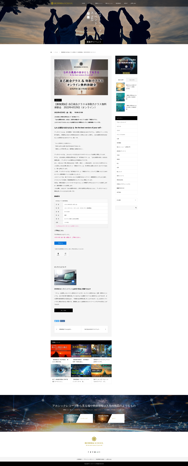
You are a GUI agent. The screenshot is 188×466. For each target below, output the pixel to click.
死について (119, 171)
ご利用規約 (79, 459)
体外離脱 (119, 142)
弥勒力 (118, 159)
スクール (90, 3)
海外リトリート (120, 175)
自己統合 (119, 192)
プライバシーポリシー (89, 459)
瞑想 (118, 188)
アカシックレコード (121, 122)
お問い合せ (133, 3)
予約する (60, 243)
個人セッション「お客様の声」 (124, 147)
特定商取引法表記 (100, 459)
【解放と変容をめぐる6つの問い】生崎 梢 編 (131, 97)
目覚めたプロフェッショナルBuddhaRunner (123, 186)
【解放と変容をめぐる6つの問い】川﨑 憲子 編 (131, 107)
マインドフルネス (121, 134)
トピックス (131, 80)
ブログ (118, 130)
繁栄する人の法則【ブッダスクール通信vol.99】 (131, 86)
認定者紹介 (118, 3)
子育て (118, 155)
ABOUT (126, 3)
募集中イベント (99, 3)
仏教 (118, 138)
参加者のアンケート (121, 151)
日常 (118, 167)
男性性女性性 (120, 180)
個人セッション (109, 3)
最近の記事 (120, 80)
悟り (118, 163)
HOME (83, 3)
